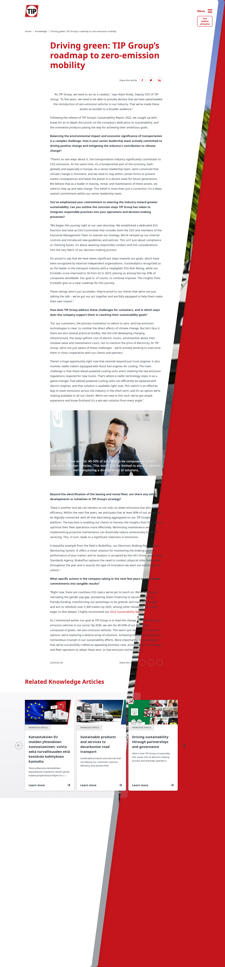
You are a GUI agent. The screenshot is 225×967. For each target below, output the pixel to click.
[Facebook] (142, 80)
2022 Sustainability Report (126, 612)
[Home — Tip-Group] (32, 11)
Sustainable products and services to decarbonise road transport (101, 745)
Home (28, 31)
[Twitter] (151, 80)
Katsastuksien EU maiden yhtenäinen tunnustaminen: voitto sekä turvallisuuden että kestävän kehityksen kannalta (49, 745)
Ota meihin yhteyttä (205, 21)
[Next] (184, 745)
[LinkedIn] (159, 80)
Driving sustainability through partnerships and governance (153, 745)
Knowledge (41, 31)
